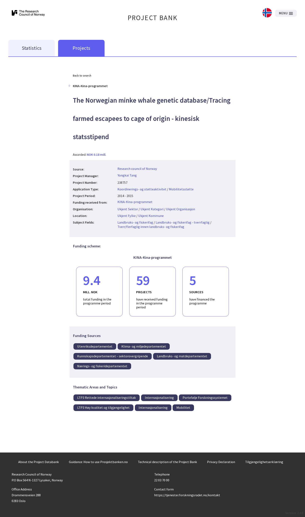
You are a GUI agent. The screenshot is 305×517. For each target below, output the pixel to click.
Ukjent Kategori (151, 209)
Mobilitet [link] (183, 407)
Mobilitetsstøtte (181, 189)
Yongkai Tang (127, 175)
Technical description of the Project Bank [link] (167, 462)
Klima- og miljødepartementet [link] (143, 346)
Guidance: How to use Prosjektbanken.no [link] (98, 462)
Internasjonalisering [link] (159, 397)
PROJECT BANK (153, 17)
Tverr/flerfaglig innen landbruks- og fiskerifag (150, 227)
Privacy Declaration (221, 462)
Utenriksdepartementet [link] (94, 346)
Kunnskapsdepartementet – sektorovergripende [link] (112, 356)
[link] (267, 13)
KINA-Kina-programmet (134, 202)
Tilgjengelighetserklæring (264, 462)
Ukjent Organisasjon (180, 209)
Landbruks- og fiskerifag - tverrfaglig (183, 222)
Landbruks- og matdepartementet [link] (182, 356)
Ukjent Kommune (151, 216)
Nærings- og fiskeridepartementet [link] (102, 366)
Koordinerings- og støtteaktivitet (141, 189)
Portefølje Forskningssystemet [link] (205, 397)
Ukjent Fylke (126, 216)
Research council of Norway (137, 169)
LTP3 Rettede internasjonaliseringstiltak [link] (106, 397)
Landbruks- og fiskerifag (135, 222)
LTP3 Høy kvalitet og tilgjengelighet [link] (103, 407)
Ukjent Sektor (127, 209)
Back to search (82, 75)
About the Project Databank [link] (38, 462)
